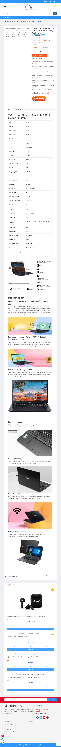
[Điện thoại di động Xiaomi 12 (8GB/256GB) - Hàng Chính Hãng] (30, 674)
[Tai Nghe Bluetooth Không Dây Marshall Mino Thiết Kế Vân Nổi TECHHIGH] (30, 600)
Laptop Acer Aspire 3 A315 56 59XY (18, 575)
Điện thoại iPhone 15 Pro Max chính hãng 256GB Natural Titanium (24, 657)
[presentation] (6, 33)
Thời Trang (7, 736)
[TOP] (57, 737)
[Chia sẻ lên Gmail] (41, 35)
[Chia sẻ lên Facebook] (32, 35)
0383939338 (44, 709)
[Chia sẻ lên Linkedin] (37, 35)
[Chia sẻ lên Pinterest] (39, 35)
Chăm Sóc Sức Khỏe (9, 731)
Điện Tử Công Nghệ (8, 724)
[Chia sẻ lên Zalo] (45, 35)
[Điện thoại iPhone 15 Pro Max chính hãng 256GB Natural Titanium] (30, 654)
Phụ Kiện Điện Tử (8, 727)
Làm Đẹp (6, 733)
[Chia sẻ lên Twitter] (35, 35)
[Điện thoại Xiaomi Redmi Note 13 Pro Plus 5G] (30, 634)
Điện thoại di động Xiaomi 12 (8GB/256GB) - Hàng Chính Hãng (23, 677)
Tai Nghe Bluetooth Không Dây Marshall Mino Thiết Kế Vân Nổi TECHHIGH (26, 616)
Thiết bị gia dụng (8, 729)
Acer (39, 37)
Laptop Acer (11, 342)
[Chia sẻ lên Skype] (43, 35)
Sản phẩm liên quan (12, 585)
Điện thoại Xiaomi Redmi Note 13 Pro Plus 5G (19, 636)
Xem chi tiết (30, 629)
